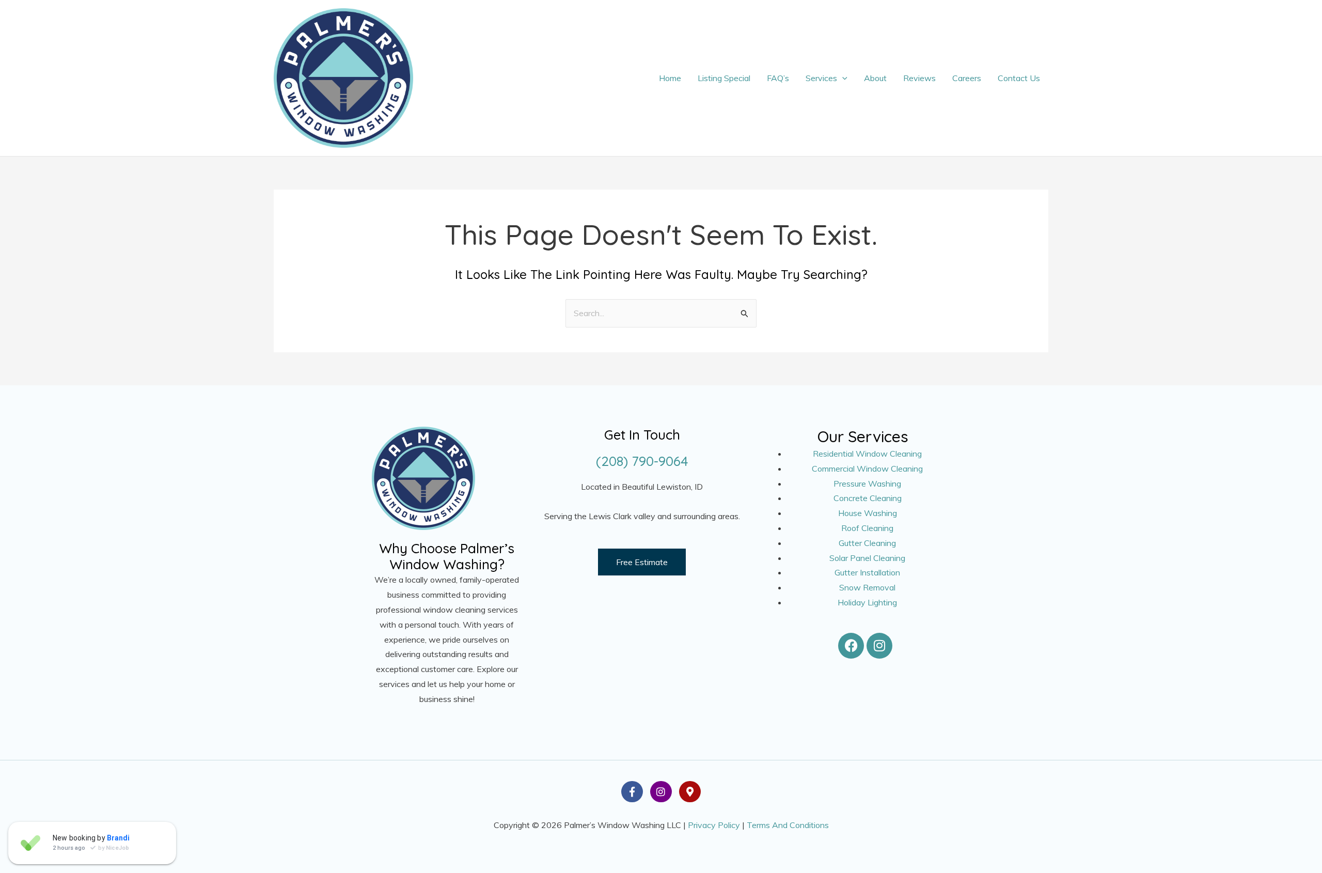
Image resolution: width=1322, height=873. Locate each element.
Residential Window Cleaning (867, 453)
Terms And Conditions (788, 825)
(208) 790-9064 (642, 461)
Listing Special (724, 78)
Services (821, 78)
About (875, 78)
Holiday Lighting (867, 602)
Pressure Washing (867, 483)
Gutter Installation (867, 572)
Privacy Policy (714, 825)
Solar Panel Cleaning (867, 558)
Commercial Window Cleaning (867, 468)
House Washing (867, 513)
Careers (966, 78)
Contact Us (1019, 78)
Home (670, 78)
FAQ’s (778, 78)
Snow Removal (867, 587)
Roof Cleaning (867, 528)
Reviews (919, 78)
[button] (842, 78)
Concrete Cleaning (867, 498)
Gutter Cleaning (867, 543)
